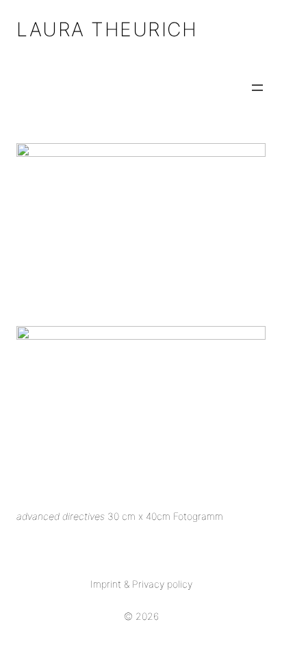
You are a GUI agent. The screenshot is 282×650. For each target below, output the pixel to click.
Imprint (105, 584)
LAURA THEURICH (106, 29)
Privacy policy (162, 584)
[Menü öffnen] (257, 87)
